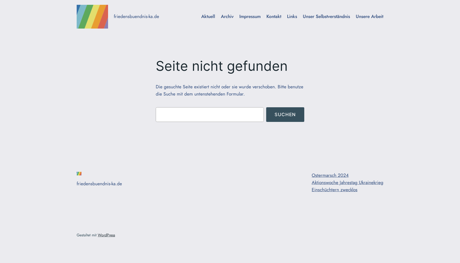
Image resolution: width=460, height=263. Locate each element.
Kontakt (273, 16)
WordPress (106, 235)
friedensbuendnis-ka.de (136, 16)
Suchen (285, 114)
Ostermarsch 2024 (330, 175)
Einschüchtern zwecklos (334, 189)
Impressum (250, 16)
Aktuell (208, 16)
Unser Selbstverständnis (326, 16)
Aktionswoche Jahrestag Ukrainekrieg (347, 182)
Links (292, 16)
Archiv (227, 16)
